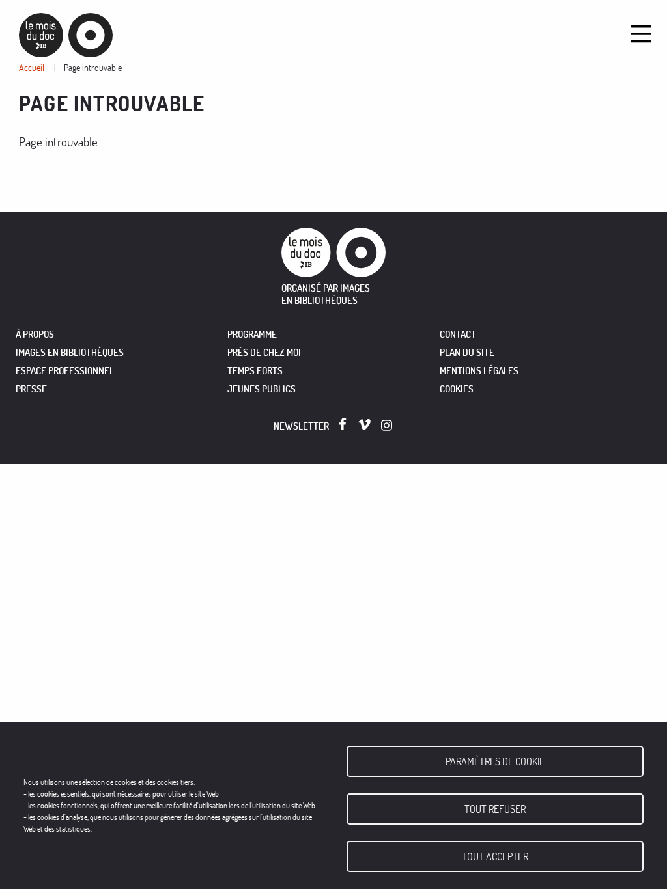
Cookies (457, 389)
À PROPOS (35, 334)
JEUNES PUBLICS (261, 389)
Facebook (345, 424)
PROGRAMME (252, 334)
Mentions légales (479, 370)
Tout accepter (495, 856)
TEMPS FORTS (255, 370)
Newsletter (301, 426)
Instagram (387, 425)
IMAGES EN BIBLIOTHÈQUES (70, 352)
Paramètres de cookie (495, 761)
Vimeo (364, 425)
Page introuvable (93, 67)
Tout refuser (495, 808)
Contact (458, 334)
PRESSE (31, 389)
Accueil (31, 67)
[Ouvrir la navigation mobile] (641, 33)
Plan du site (467, 352)
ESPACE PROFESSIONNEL (65, 370)
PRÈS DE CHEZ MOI (264, 352)
